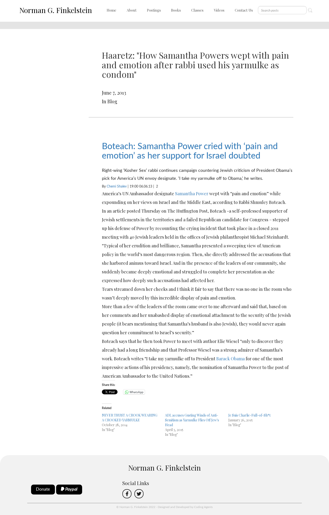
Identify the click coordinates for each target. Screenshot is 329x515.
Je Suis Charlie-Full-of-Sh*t (249, 415)
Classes (197, 10)
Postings (154, 10)
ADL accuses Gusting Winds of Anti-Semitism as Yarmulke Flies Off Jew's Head (192, 420)
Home (111, 10)
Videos (219, 10)
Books (176, 10)
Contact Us (244, 10)
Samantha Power (191, 193)
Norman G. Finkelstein (55, 10)
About (132, 10)
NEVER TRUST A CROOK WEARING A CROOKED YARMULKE (129, 417)
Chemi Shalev (117, 186)
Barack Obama (230, 359)
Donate (43, 489)
